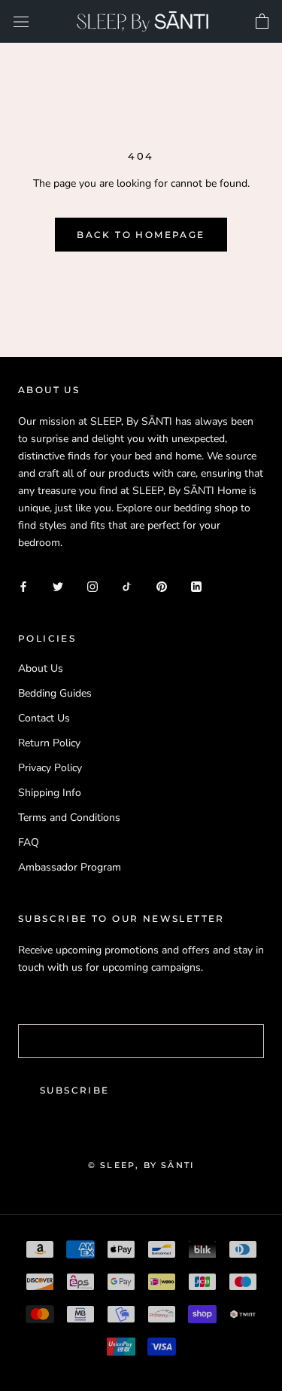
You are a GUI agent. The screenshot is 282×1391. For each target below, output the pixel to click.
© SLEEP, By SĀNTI (141, 1165)
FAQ (28, 842)
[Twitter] (58, 585)
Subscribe (75, 1090)
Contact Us (44, 718)
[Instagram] (92, 585)
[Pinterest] (161, 585)
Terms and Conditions (69, 817)
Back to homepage (141, 234)
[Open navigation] (21, 21)
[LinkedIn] (196, 585)
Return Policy (49, 743)
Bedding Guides (55, 693)
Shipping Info (49, 792)
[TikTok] (127, 585)
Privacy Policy (50, 768)
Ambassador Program (69, 867)
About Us (40, 668)
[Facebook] (23, 585)
